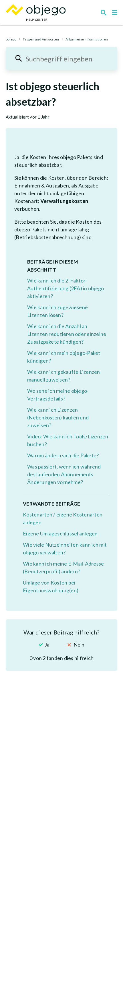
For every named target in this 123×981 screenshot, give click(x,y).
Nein (79, 644)
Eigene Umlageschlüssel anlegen (60, 533)
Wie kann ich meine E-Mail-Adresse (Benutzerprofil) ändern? (63, 567)
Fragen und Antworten (41, 39)
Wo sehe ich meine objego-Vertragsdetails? (58, 395)
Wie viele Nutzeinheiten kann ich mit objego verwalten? (65, 548)
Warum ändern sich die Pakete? (63, 455)
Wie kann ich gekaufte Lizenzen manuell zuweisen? (63, 376)
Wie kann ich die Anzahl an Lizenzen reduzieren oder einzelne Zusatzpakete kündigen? (66, 334)
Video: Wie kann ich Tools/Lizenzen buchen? (67, 440)
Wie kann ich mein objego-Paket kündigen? (63, 357)
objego (11, 39)
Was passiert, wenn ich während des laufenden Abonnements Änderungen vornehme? (64, 474)
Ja (47, 644)
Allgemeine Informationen (87, 39)
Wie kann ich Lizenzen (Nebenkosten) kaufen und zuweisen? (58, 417)
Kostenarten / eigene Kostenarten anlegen (62, 518)
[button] (114, 13)
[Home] (36, 12)
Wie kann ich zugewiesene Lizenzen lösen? (57, 311)
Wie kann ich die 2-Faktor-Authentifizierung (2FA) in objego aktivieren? (65, 288)
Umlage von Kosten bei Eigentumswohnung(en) (50, 586)
